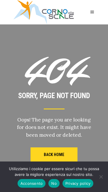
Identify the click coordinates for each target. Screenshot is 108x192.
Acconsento (31, 183)
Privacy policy (78, 183)
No (54, 183)
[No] (101, 177)
